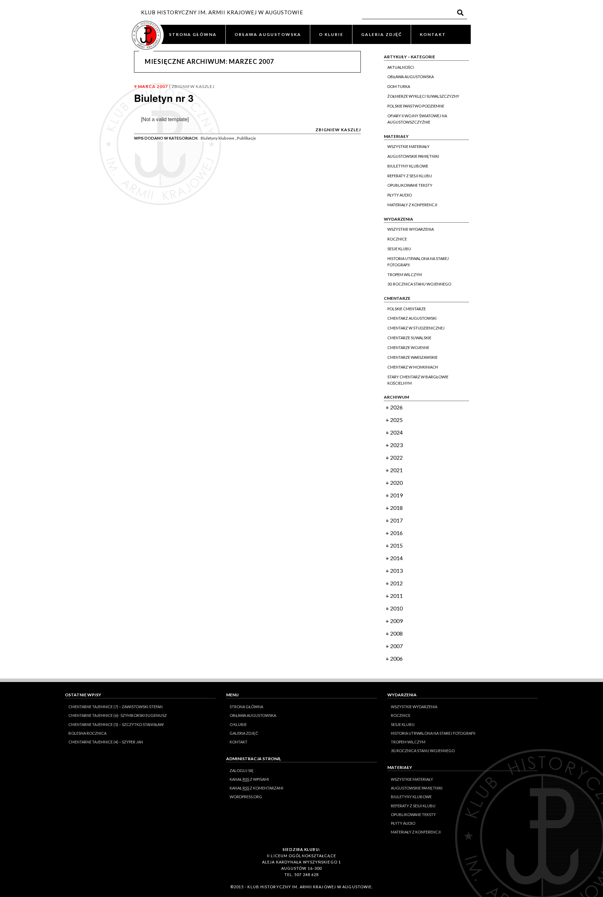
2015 (396, 545)
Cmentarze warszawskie (412, 357)
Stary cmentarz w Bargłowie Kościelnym (417, 380)
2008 (396, 633)
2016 (396, 532)
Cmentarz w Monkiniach (412, 367)
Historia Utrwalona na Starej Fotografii (418, 261)
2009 (396, 620)
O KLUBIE (331, 34)
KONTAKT (433, 34)
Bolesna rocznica (87, 733)
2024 (396, 432)
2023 (396, 445)
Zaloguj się (242, 770)
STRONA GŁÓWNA (193, 34)
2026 (396, 407)
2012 (396, 583)
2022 (396, 457)
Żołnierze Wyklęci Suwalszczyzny (423, 96)
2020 (396, 482)
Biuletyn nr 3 (164, 98)
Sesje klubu (399, 248)
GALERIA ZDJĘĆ (381, 34)
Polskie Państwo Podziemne (415, 106)
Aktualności (400, 67)
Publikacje (246, 138)
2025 (396, 419)
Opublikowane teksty (409, 185)
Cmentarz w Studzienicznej (416, 328)
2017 (396, 520)
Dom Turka (398, 86)
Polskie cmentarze (406, 308)
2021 (396, 470)
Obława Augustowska (410, 76)
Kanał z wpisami (249, 779)
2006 (396, 658)
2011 (396, 595)
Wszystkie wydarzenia (410, 229)
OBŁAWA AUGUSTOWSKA (267, 34)
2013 (396, 570)
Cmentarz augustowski (412, 318)
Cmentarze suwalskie (409, 337)
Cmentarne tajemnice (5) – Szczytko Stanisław (116, 724)
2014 (396, 558)
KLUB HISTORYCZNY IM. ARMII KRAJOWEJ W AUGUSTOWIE (222, 12)
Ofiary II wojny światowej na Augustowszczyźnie (417, 118)
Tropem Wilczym (404, 274)
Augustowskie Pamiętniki (413, 156)
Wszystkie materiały (408, 146)
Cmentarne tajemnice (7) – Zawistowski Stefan (115, 706)
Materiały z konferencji (412, 204)
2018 (396, 507)
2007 (396, 646)
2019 (396, 495)
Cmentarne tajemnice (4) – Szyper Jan (105, 742)
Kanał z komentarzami (256, 788)
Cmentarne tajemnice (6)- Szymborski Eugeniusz (117, 715)
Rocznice (397, 239)
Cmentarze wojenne (408, 347)
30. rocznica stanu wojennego (419, 284)
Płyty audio (399, 195)
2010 (396, 608)
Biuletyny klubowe (217, 138)
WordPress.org (246, 796)
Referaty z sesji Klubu (409, 175)
